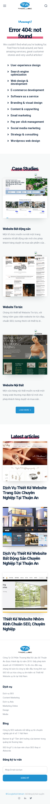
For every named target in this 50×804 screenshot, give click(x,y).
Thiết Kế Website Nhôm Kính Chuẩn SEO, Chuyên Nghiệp (24, 624)
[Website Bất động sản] (25, 198)
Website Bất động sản (16, 229)
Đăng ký (25, 778)
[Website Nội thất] (25, 355)
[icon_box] (24, 65)
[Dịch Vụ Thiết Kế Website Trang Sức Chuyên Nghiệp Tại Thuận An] (25, 461)
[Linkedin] (25, 798)
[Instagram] (19, 798)
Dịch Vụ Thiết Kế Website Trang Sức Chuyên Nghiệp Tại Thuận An (25, 492)
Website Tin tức (12, 307)
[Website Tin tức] (25, 276)
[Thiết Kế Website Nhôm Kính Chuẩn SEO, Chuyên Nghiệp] (25, 592)
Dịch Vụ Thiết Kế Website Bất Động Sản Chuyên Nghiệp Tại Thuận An (25, 558)
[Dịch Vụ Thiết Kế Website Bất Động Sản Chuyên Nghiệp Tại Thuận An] (25, 527)
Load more (24, 410)
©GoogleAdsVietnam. (15, 794)
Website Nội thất (13, 385)
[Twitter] (31, 798)
